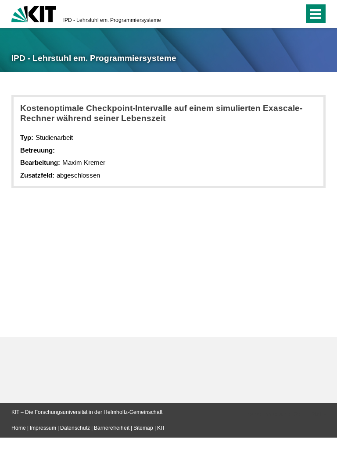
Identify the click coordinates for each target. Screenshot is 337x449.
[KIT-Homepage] (33, 13)
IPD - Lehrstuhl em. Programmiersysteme (112, 20)
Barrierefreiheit (111, 428)
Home (18, 428)
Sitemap (143, 428)
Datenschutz (75, 428)
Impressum (43, 428)
